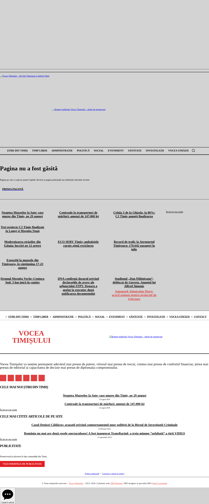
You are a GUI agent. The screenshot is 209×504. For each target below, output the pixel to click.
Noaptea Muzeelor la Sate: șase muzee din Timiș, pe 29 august (104, 395)
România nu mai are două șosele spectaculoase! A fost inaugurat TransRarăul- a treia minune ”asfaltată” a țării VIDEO (104, 433)
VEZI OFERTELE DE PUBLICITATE (22, 464)
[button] (193, 150)
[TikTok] (26, 378)
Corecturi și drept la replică (113, 474)
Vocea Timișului (76, 483)
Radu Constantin (159, 483)
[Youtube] (42, 378)
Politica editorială (92, 474)
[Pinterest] (18, 378)
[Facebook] (3, 378)
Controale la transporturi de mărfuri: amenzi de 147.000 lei (104, 404)
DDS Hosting (116, 483)
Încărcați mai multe (8, 410)
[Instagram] (11, 378)
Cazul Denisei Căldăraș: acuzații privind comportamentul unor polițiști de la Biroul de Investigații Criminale (104, 425)
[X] (34, 378)
